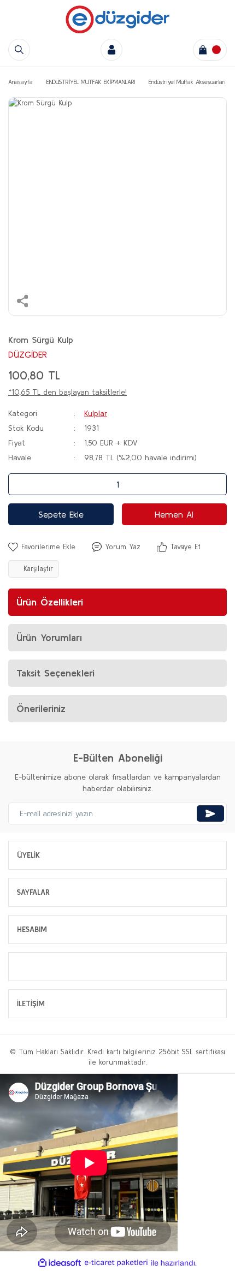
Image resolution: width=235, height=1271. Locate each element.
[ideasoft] (59, 1262)
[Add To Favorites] (41, 547)
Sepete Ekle (61, 514)
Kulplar (95, 413)
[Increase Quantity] (215, 484)
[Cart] (210, 50)
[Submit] (210, 813)
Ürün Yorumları (49, 637)
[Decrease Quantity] (20, 484)
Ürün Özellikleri (49, 602)
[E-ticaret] (116, 1262)
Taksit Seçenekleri (55, 673)
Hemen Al (174, 514)
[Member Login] (111, 50)
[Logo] (117, 19)
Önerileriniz (41, 708)
